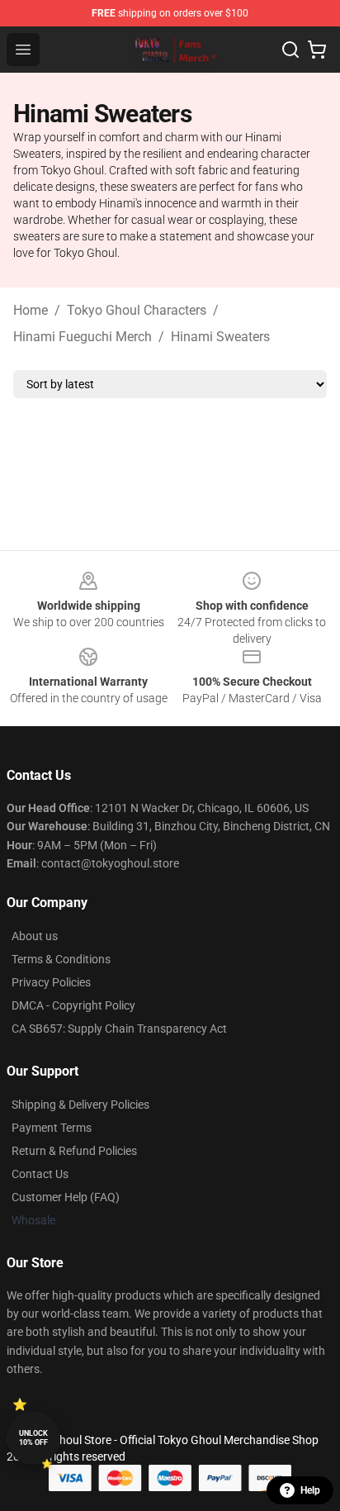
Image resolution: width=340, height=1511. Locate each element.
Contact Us (40, 1174)
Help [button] (310, 1490)
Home (30, 310)
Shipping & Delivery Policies (80, 1104)
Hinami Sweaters (220, 336)
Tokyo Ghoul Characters (136, 310)
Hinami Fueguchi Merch (82, 336)
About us (35, 936)
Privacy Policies (51, 982)
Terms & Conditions (61, 959)
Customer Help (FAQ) (66, 1197)
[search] (290, 49)
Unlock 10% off (33, 1438)
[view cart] (317, 49)
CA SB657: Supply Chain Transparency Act (119, 1028)
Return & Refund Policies (74, 1150)
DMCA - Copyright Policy (73, 1005)
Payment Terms (52, 1127)
